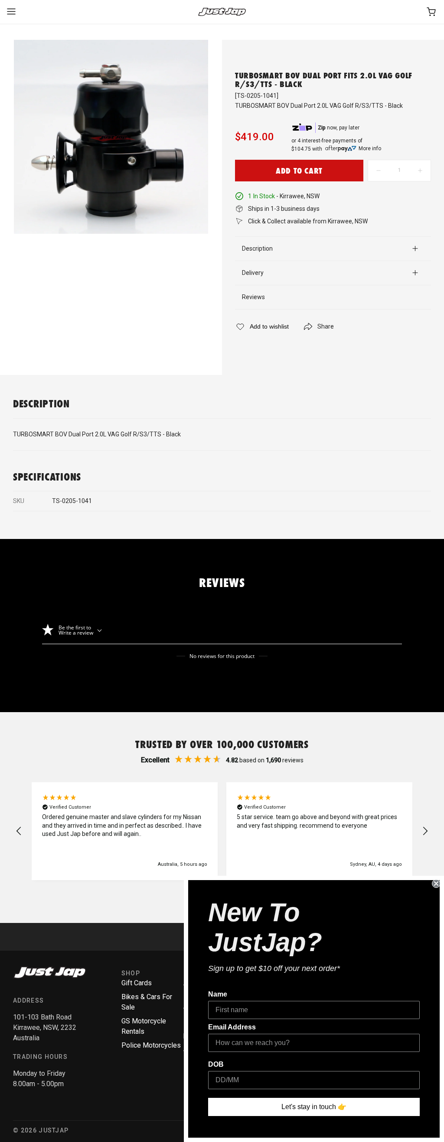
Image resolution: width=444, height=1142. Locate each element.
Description (257, 248)
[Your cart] (432, 12)
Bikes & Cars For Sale (146, 1002)
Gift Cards (136, 983)
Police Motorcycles (151, 1045)
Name (217, 994)
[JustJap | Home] (222, 12)
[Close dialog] (436, 883)
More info (370, 148)
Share (325, 326)
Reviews (253, 297)
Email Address (232, 1027)
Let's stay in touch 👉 (313, 1106)
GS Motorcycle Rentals (143, 1026)
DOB (216, 1064)
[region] (222, 831)
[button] (19, 831)
